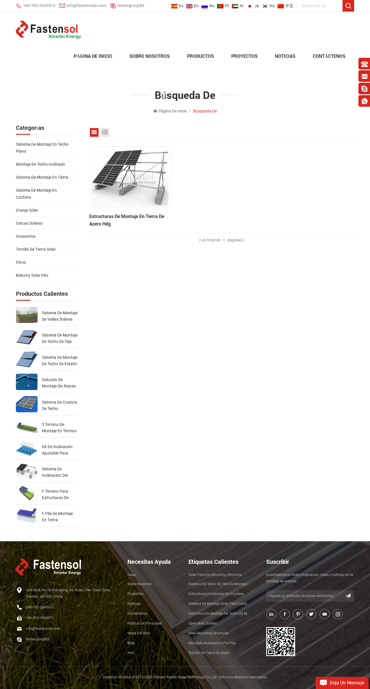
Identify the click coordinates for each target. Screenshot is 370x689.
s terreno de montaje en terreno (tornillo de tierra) (59, 428)
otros (21, 262)
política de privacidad (144, 623)
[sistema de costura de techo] (27, 404)
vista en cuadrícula (94, 132)
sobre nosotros (150, 56)
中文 (289, 5)
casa (131, 575)
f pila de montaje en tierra (57, 516)
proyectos (244, 56)
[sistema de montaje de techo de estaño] (27, 359)
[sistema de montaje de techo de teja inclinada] (27, 337)
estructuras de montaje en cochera (216, 594)
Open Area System (202, 623)
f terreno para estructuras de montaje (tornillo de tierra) (59, 495)
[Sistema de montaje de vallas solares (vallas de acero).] (27, 315)
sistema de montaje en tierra (42, 177)
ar (242, 5)
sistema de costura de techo (59, 405)
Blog (130, 643)
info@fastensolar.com (86, 5)
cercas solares (29, 223)
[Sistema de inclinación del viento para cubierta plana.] (27, 471)
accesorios (26, 236)
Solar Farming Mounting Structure (215, 575)
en (196, 5)
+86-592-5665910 (39, 5)
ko (272, 5)
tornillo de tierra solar (36, 249)
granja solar (27, 210)
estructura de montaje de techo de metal (218, 614)
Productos (200, 56)
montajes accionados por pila (212, 643)
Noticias (285, 56)
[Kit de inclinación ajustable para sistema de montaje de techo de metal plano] (27, 449)
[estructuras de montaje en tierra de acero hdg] (130, 177)
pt (227, 5)
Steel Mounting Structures (208, 633)
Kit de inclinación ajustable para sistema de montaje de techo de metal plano (59, 450)
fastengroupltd (130, 5)
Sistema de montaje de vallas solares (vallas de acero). (59, 316)
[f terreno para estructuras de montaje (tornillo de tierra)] (27, 493)
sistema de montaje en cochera (36, 194)
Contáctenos (329, 56)
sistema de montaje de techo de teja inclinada (59, 339)
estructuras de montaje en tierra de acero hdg (126, 220)
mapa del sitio (138, 633)
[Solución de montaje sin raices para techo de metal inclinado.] (27, 382)
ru (211, 5)
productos (135, 594)
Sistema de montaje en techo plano (42, 148)
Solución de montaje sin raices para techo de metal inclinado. (59, 383)
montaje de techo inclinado (40, 164)
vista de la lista (105, 132)
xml (130, 653)
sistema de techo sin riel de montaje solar (218, 584)
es (181, 5)
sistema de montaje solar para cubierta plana (218, 604)
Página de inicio (93, 56)
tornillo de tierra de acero (209, 653)
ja (256, 5)
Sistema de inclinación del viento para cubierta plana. (56, 473)
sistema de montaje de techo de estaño (59, 360)
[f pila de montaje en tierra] (27, 515)
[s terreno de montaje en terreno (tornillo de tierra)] (27, 426)
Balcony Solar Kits (32, 275)
